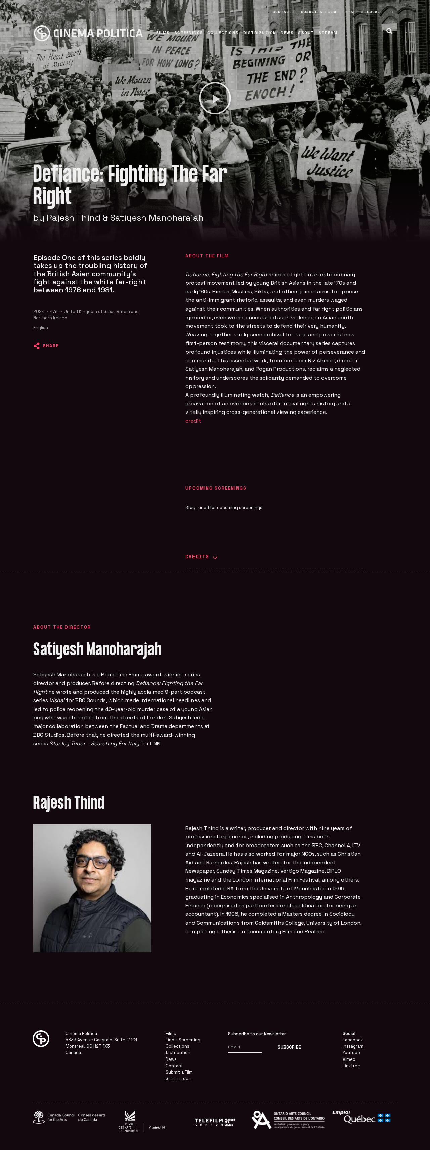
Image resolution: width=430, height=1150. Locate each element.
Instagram (353, 1046)
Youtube (351, 1052)
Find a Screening (183, 1040)
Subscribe (289, 1047)
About (306, 32)
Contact (282, 11)
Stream (328, 32)
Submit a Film (318, 11)
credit (193, 420)
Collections (223, 32)
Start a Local (362, 11)
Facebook (353, 1040)
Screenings (188, 32)
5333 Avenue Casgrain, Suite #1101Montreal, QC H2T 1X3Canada (101, 1046)
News (287, 32)
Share (51, 345)
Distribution (259, 32)
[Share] (36, 346)
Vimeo (349, 1059)
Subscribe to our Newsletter (257, 1034)
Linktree (351, 1066)
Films (163, 32)
